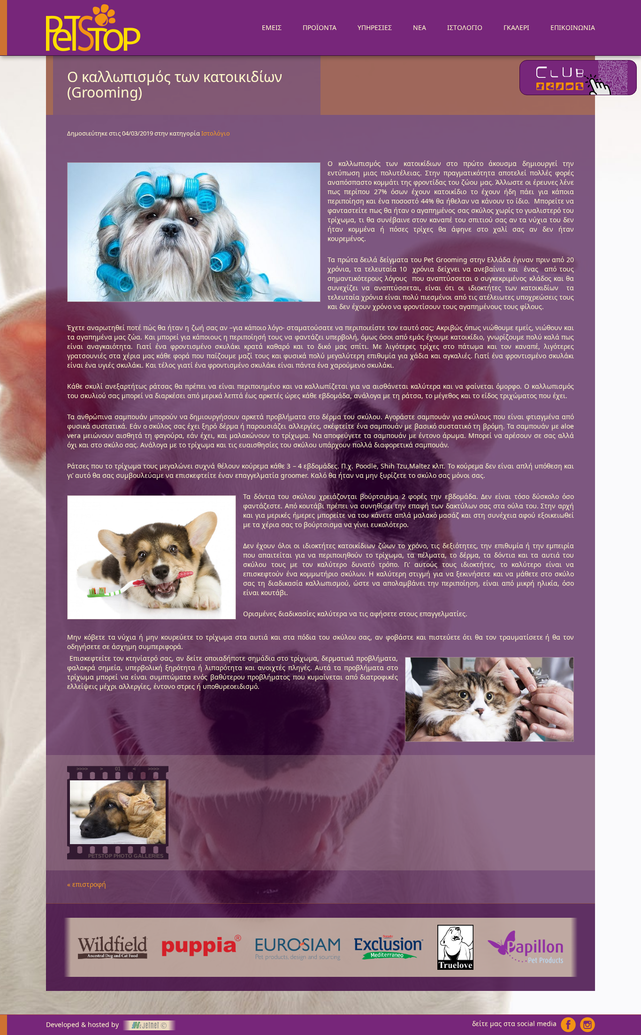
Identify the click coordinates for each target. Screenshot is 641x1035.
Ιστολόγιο (215, 133)
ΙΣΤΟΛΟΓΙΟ (464, 27)
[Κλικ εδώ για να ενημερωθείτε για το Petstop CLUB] (578, 77)
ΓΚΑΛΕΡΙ (516, 27)
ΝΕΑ (419, 27)
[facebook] (568, 1024)
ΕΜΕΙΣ (272, 27)
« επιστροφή (86, 884)
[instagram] (587, 1024)
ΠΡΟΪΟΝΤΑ (319, 27)
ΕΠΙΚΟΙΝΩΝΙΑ (572, 27)
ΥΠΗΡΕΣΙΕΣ (375, 27)
